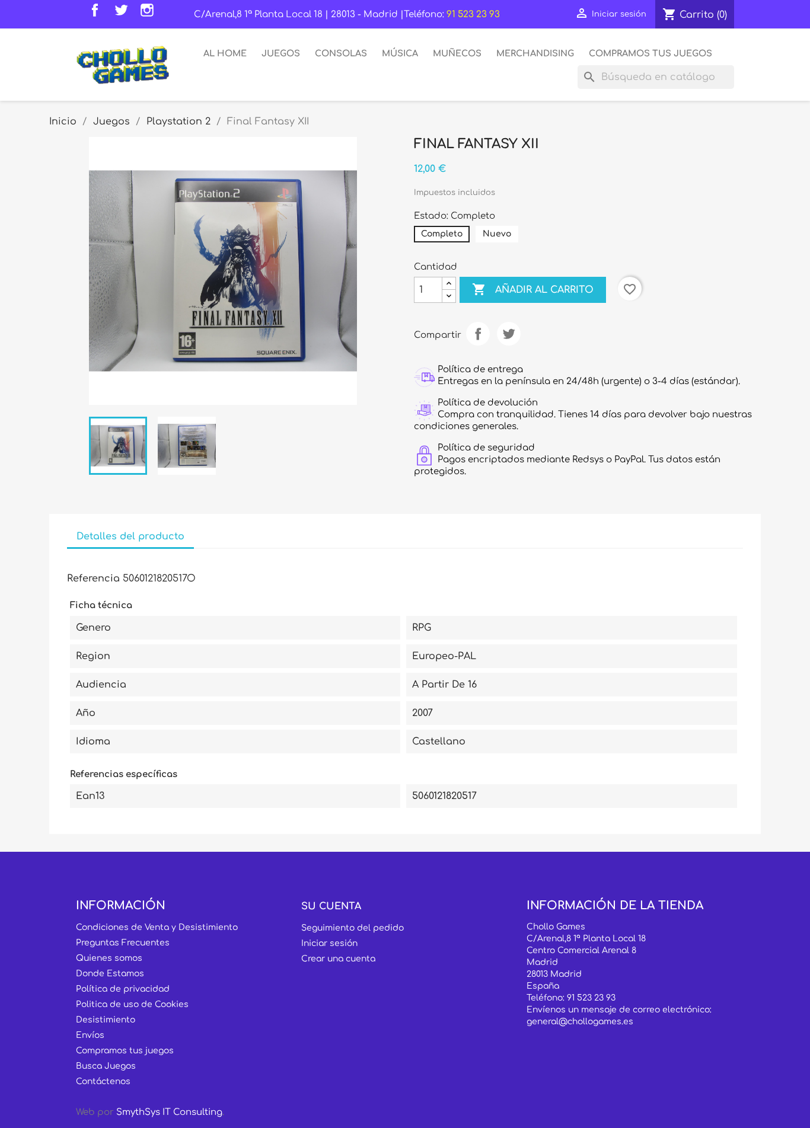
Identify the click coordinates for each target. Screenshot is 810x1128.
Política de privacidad (123, 989)
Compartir (478, 334)
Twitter (124, 13)
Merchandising (535, 53)
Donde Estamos (110, 973)
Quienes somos (109, 958)
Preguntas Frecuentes (123, 942)
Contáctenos (103, 1081)
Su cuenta (331, 906)
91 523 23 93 (473, 14)
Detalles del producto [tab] (130, 536)
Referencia (93, 578)
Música (400, 53)
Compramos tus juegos (125, 1050)
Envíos (90, 1035)
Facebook (98, 13)
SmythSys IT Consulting (169, 1112)
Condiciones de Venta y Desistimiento (157, 927)
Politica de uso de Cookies (132, 1004)
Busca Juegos (106, 1066)
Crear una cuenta (338, 958)
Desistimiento (105, 1019)
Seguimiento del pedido (352, 928)
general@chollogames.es (580, 1021)
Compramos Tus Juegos (650, 53)
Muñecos (457, 53)
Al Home (225, 53)
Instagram (150, 13)
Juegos (281, 53)
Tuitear (509, 334)
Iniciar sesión (329, 943)
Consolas (341, 53)
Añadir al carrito (533, 289)
